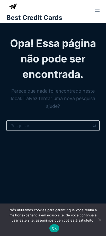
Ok (54, 228)
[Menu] (97, 11)
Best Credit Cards (34, 17)
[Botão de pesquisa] (94, 125)
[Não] (99, 219)
